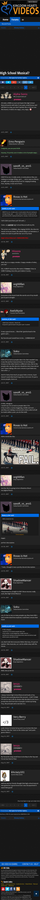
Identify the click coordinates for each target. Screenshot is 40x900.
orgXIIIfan (18, 284)
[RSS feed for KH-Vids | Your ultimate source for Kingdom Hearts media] (18, 889)
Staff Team (4, 885)
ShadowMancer (22, 580)
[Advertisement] (20, 51)
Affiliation (11, 885)
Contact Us (27, 864)
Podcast (35, 884)
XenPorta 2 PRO (4, 814)
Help (36, 864)
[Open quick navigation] (38, 27)
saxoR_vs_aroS (22, 166)
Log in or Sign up (32, 1)
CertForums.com (27, 899)
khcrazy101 (18, 772)
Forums (15, 19)
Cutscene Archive (10, 884)
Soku (16, 351)
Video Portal (28, 884)
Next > (34, 87)
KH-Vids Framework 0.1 (7, 894)
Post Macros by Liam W (24, 892)
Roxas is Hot (20, 196)
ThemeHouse (27, 895)
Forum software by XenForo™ (9, 892)
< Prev (2, 87)
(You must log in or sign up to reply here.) (29, 801)
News (2, 884)
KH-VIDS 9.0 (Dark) (9, 864)
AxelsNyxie (16, 310)
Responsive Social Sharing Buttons (10, 899)
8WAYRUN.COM (25, 814)
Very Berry (19, 717)
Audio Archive (20, 884)
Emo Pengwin (17, 141)
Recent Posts (6, 24)
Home (5, 19)
